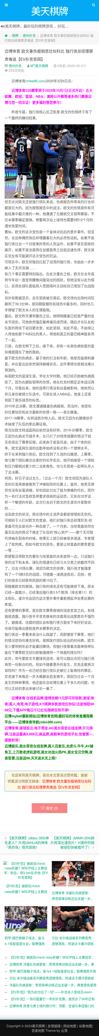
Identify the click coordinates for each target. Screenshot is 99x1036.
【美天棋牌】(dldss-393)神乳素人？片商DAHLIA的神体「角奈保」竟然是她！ (27, 842)
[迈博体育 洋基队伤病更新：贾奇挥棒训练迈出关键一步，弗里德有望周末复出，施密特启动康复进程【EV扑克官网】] (73, 873)
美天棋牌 (38, 1026)
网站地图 (69, 1026)
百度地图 (38, 1030)
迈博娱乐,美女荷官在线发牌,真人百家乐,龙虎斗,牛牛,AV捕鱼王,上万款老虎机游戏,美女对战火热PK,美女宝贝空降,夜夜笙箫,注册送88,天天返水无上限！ (49, 752)
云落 (64, 1030)
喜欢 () (52, 808)
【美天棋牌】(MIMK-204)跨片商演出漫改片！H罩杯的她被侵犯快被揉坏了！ (72, 842)
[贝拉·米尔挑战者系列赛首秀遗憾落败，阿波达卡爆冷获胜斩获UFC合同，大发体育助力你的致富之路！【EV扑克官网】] (73, 918)
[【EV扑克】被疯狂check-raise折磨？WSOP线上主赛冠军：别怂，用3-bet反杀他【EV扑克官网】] (26, 870)
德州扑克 (29, 35)
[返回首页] (6, 35)
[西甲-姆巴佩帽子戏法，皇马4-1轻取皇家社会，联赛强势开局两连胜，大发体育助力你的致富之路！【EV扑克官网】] (25, 918)
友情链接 (54, 1026)
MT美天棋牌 (39, 65)
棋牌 (15, 35)
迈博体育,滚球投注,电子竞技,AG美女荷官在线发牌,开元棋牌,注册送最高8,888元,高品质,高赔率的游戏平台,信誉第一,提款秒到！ (49, 734)
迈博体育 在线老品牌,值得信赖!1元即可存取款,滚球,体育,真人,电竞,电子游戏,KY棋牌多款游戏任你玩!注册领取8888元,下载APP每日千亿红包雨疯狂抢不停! (49, 703)
